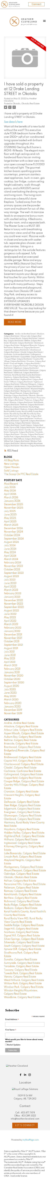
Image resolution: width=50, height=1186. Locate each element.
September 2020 (14, 683)
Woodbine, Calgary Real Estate (33, 446)
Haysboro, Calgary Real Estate (16, 377)
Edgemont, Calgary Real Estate (26, 368)
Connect (36, 4)
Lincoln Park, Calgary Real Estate (17, 389)
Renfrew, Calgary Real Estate (32, 405)
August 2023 (11, 576)
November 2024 (13, 532)
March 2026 (11, 497)
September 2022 (14, 607)
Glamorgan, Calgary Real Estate (23, 815)
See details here (13, 122)
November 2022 (13, 604)
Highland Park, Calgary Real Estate (24, 836)
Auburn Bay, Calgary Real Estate (22, 737)
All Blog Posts (11, 460)
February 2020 (12, 703)
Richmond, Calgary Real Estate (16, 407)
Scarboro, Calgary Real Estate (21, 932)
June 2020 (10, 693)
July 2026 (9, 487)
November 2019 (13, 713)
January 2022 (12, 631)
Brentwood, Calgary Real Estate (22, 747)
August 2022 (11, 610)
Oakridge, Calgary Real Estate (16, 395)
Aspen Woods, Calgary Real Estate (23, 338)
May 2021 (9, 658)
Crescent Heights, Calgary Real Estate (25, 363)
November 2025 (13, 508)
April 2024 (10, 556)
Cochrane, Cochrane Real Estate (17, 354)
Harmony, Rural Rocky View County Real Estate (22, 375)
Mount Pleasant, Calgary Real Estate (24, 393)
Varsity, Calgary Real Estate (20, 977)
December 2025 (13, 504)
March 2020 (11, 700)
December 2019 (13, 710)
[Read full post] (25, 59)
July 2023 (9, 580)
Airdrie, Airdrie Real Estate (25, 334)
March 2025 (11, 525)
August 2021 (11, 648)
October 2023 (12, 569)
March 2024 (11, 559)
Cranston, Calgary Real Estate (21, 791)
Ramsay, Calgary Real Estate (21, 402)
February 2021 (12, 669)
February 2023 (12, 593)
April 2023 (10, 587)
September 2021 (13, 645)
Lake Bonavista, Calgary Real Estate (28, 386)
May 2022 (10, 617)
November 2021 (13, 638)
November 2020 (13, 676)
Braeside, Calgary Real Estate (21, 343)
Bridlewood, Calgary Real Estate (26, 348)
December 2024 (13, 528)
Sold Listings (11, 471)
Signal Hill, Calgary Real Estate (33, 421)
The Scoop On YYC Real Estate (21, 474)
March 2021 (10, 665)
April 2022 (10, 621)
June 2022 (10, 614)
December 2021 (13, 634)
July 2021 (9, 652)
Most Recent (11, 484)
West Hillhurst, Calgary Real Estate (27, 439)
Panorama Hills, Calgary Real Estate (25, 884)
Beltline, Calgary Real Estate (20, 740)
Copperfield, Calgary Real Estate (33, 357)
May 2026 (10, 491)
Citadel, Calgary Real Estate (32, 352)
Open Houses (11, 467)
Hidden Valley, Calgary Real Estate (24, 833)
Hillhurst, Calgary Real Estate (21, 382)
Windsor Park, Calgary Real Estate (23, 987)
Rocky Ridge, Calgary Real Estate (23, 905)
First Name (10, 1030)
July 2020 (10, 689)
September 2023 (14, 573)
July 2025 (10, 511)
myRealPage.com (31, 1140)
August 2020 (11, 686)
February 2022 (12, 628)
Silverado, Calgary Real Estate (21, 942)
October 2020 (12, 679)
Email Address (12, 1019)
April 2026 (10, 494)
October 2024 (12, 535)
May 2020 (10, 696)
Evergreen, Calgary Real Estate (16, 370)
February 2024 (12, 563)
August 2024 (11, 542)
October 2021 (11, 641)
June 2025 (10, 514)
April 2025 (10, 521)
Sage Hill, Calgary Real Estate (21, 418)
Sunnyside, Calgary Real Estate (22, 432)
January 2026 (12, 501)
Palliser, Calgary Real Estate (25, 398)
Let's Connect (25, 1125)
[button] (20, 1075)
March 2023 (11, 590)
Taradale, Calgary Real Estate (21, 966)
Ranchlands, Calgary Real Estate (22, 894)
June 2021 (10, 655)
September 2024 (14, 539)
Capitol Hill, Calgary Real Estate (16, 350)
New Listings (11, 464)
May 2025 (10, 518)
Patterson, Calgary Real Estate (21, 887)
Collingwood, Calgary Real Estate (23, 774)
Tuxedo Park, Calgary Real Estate (17, 437)
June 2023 (10, 583)
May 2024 (10, 552)
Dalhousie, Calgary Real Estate (16, 366)
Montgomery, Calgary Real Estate (23, 867)
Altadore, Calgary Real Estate (21, 726)
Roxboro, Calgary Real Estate (32, 409)
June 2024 (10, 549)
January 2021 (12, 672)
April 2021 (9, 662)
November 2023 (13, 566)
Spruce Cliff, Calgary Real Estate (22, 427)
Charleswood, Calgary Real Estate (24, 764)
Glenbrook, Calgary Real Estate (26, 373)
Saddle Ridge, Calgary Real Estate (24, 925)
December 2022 (13, 600)
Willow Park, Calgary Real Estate (17, 441)
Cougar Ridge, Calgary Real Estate (18, 359)
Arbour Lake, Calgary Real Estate (23, 730)
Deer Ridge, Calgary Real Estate (22, 805)
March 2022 (11, 624)
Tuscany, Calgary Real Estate (32, 434)
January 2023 (12, 597)
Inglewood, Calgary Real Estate (22, 843)
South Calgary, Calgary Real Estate (24, 946)
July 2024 (9, 545)
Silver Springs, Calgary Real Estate (17, 423)
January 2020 (12, 706)
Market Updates (13, 1045)
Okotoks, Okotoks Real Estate (26, 104)
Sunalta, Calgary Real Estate (20, 959)
